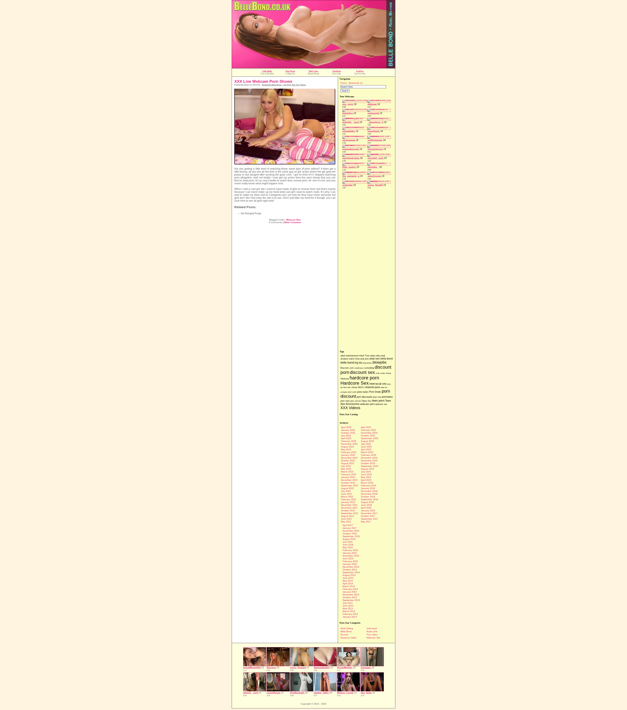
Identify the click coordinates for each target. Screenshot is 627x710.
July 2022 (346, 491)
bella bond (386, 358)
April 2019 (366, 480)
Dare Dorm (290, 71)
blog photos (367, 363)
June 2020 (366, 446)
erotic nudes (380, 373)
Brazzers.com (347, 368)
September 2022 (349, 485)
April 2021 (366, 427)
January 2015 (350, 564)
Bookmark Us (356, 83)
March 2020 (367, 452)
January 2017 (350, 528)
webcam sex (381, 404)
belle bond (347, 362)
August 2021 (347, 516)
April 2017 (348, 525)
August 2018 (367, 502)
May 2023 (346, 469)
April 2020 (366, 449)
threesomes (352, 404)
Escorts (344, 634)
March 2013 (349, 611)
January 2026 (348, 430)
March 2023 (347, 471)
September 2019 (369, 466)
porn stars (345, 401)
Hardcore (344, 378)
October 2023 (348, 460)
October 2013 (350, 597)
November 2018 (369, 494)
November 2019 (369, 460)
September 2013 (351, 600)
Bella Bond (346, 631)
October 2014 (350, 569)
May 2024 (346, 449)
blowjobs (379, 362)
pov (352, 401)
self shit (358, 401)
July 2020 (366, 444)
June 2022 (346, 494)
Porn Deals (375, 392)
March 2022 (347, 496)
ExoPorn (360, 71)
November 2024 (349, 444)
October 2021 (348, 510)
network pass (372, 387)
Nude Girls (372, 631)
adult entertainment (349, 355)
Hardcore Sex (354, 383)
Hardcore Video (348, 637)
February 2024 (348, 452)
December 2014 (351, 567)
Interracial (372, 628)
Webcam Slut (293, 219)
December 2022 (349, 480)
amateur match (347, 359)
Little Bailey (267, 71)
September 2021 (349, 513)
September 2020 (369, 438)
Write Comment (292, 222)
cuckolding (369, 368)
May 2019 (366, 477)
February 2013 (350, 614)
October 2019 (368, 463)
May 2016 (348, 547)
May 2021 (346, 521)
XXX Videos (350, 408)
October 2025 (348, 432)
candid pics (358, 368)
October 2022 (348, 482)
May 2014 (348, 580)
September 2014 (351, 572)
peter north (352, 392)
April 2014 (348, 583)
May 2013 (348, 608)
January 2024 (348, 455)
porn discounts (364, 397)
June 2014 (348, 578)
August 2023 (347, 463)
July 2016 (348, 542)
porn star (377, 397)
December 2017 (369, 513)
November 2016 (351, 530)
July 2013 (348, 603)
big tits (358, 362)
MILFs (361, 387)
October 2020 (368, 435)
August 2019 (367, 469)
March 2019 (367, 482)
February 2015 (350, 561)
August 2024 (347, 446)
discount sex (362, 372)
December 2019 (369, 457)
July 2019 (366, 471)
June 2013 (348, 605)
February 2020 (368, 455)
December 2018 (369, 491)
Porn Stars (372, 634)
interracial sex (378, 383)
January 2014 (350, 591)
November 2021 (349, 507)
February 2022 (348, 499)
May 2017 (366, 521)
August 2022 (347, 488)
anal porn (364, 359)
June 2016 (348, 544)
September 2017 (369, 519)
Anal (357, 359)
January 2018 (368, 510)
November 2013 (351, 594)
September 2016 (351, 536)
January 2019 (368, 488)
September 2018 (369, 499)
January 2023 (348, 477)
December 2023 (349, 457)
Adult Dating (346, 628)
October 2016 (350, 533)
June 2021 (346, 519)
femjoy (388, 373)
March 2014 (349, 586)
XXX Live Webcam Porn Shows (263, 81)
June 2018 (366, 505)
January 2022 (348, 502)
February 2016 (350, 550)
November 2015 (351, 555)
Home (343, 83)
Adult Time (364, 355)
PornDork (336, 71)
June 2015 (348, 558)
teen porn (378, 400)
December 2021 (349, 505)
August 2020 (367, 441)
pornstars (387, 396)
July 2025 (346, 435)
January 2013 (350, 616)
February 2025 (348, 441)
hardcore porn (364, 377)
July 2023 (346, 466)
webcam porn (367, 404)
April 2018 (366, 507)
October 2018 (368, 496)
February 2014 (350, 589)
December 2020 (369, 432)
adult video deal (377, 355)
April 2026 (346, 427)
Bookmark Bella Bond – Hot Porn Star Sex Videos (284, 85)
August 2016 (349, 539)
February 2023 (348, 474)
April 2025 (346, 438)
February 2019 (368, 485)
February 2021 (368, 430)
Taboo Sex (366, 401)
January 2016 (350, 553)
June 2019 (366, 474)
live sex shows (350, 387)
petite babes (363, 392)
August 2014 (349, 575)
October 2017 (368, 516)
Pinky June (313, 71)
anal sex (375, 358)
